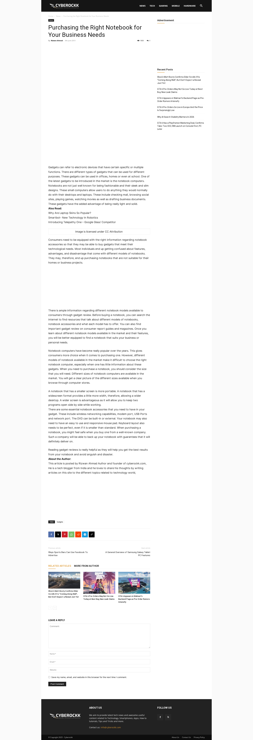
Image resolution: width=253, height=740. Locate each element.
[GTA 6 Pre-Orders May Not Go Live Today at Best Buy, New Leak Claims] (99, 583)
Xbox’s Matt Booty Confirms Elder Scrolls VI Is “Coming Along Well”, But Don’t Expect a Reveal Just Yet (63, 594)
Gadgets (60, 522)
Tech (152, 5)
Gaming (163, 5)
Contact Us (186, 737)
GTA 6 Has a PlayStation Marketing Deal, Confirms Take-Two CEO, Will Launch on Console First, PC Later (180, 126)
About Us (175, 737)
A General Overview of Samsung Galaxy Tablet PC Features (127, 554)
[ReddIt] (78, 534)
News (143, 5)
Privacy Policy (199, 737)
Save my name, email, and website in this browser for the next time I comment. (89, 677)
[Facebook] (51, 534)
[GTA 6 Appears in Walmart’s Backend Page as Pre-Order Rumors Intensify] (134, 583)
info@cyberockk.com (111, 727)
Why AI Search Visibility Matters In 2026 (175, 117)
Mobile (176, 5)
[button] (201, 6)
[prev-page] (50, 608)
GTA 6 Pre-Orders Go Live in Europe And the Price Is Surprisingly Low (180, 108)
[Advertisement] (99, 143)
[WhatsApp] (71, 534)
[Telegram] (85, 534)
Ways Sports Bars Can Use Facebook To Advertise (68, 554)
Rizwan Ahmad (57, 40)
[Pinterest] (65, 534)
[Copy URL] (92, 534)
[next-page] (55, 608)
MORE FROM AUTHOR (86, 565)
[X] (58, 534)
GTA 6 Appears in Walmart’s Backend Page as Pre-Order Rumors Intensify (134, 599)
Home (50, 16)
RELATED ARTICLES (59, 565)
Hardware (190, 5)
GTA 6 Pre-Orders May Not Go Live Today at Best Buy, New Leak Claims (180, 90)
